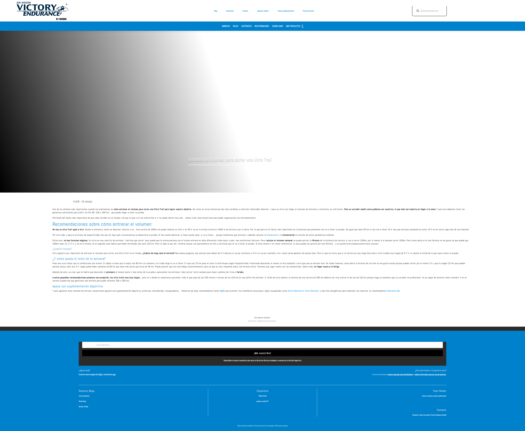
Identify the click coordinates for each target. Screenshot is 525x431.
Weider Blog (82, 401)
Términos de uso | (259, 425)
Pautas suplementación (286, 11)
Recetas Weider (83, 407)
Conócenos (230, 11)
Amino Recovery (295, 290)
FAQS (100, 374)
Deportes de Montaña (252, 164)
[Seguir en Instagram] (258, 372)
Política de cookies (281, 425)
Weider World (262, 396)
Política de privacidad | (245, 425)
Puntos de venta (308, 11)
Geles (235, 26)
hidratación (272, 235)
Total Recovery (312, 290)
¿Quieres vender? (263, 11)
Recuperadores (262, 26)
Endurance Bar (393, 290)
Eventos (245, 11)
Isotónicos (246, 26)
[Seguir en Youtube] (274, 372)
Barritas (226, 26)
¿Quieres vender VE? (262, 401)
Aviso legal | (270, 425)
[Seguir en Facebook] (250, 372)
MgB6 (222, 290)
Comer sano (277, 26)
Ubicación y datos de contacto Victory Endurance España (429, 415)
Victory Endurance (200, 164)
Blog (215, 11)
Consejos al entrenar (232, 164)
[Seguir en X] (266, 372)
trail (273, 164)
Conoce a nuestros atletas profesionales (434, 396)
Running (266, 164)
